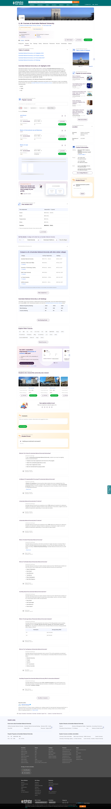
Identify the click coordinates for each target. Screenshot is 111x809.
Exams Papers (64, 402)
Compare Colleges (46, 402)
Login (61, 409)
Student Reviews (55, 402)
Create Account (55, 406)
